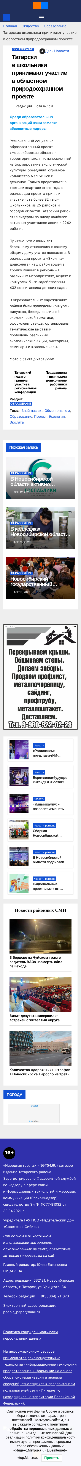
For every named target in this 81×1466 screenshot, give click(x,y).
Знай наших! (32, 410)
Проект (40, 416)
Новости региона (44, 825)
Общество (30, 26)
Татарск (33, 1105)
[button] (75, 17)
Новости (38, 745)
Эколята (17, 422)
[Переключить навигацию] (42, 17)
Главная (10, 26)
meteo (33, 1121)
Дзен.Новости (57, 51)
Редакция (24, 106)
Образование (55, 26)
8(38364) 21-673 (55, 1296)
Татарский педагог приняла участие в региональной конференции (25, 382)
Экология (57, 416)
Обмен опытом (57, 410)
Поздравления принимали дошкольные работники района (56, 380)
